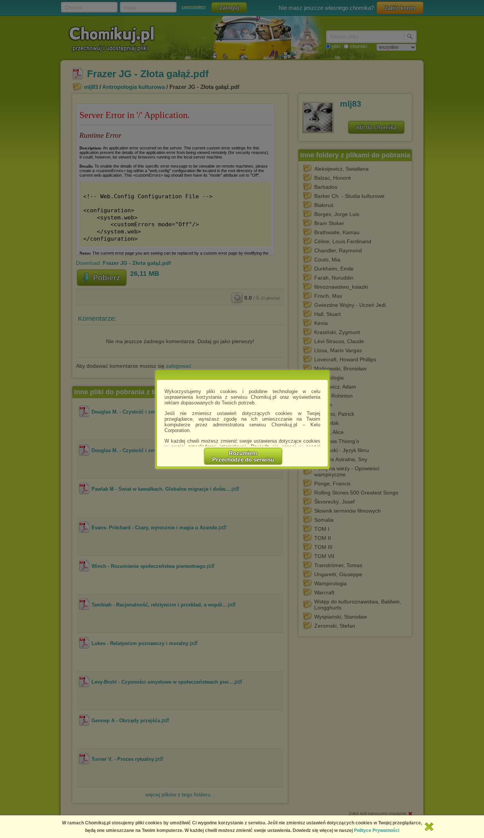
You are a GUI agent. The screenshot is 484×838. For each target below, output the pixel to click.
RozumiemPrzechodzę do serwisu (243, 456)
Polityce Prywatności (376, 830)
